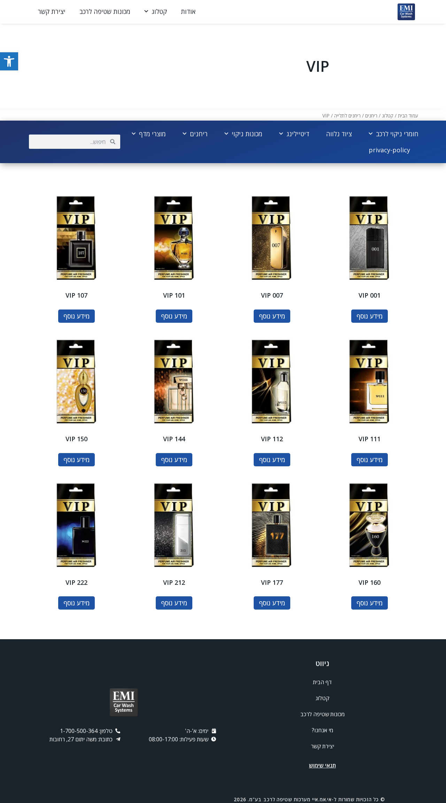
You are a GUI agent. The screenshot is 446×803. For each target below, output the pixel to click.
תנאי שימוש (322, 765)
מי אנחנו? (322, 730)
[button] (9, 61)
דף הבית (322, 682)
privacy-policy (389, 150)
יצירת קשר (52, 11)
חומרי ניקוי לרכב (397, 134)
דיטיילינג (297, 134)
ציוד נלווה (339, 134)
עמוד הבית (408, 115)
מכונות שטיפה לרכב (104, 11)
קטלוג (159, 11)
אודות (188, 11)
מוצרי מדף (152, 134)
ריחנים (371, 115)
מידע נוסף (369, 316)
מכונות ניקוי (247, 134)
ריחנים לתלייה (347, 115)
